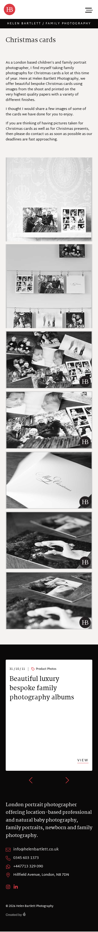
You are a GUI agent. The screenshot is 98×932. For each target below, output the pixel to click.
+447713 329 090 (28, 867)
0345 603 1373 (26, 858)
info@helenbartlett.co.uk (36, 850)
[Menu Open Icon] (88, 9)
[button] (31, 780)
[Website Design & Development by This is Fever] (49, 914)
